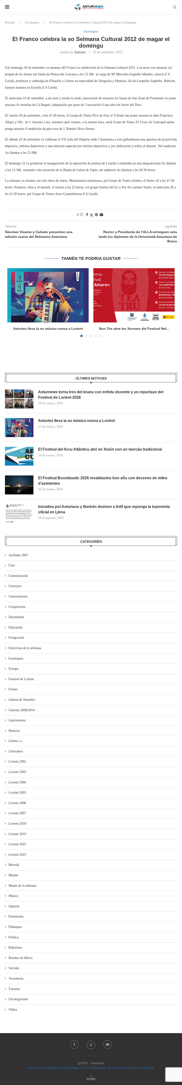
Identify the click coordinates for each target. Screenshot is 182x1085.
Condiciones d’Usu (74, 1068)
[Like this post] (81, 215)
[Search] (174, 7)
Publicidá (148, 1068)
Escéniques (32, 22)
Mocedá (14, 865)
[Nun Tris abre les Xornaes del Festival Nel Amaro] (134, 295)
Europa (13, 668)
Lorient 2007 (17, 813)
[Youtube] (107, 1044)
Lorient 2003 (17, 772)
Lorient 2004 (17, 782)
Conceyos (15, 586)
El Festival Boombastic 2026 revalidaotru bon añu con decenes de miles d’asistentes (102, 480)
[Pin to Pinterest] (96, 215)
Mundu (13, 875)
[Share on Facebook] (87, 215)
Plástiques (15, 927)
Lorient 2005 (17, 792)
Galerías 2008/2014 (22, 710)
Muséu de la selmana (22, 885)
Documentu (16, 617)
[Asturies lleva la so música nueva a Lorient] (48, 295)
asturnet (80, 52)
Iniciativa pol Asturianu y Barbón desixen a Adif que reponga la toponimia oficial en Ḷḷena (104, 509)
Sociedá (14, 968)
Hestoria (14, 730)
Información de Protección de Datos (114, 1068)
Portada (10, 22)
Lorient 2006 (17, 803)
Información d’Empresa (43, 1068)
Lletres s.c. (16, 741)
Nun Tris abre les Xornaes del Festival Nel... (134, 328)
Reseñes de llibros (20, 958)
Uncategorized (18, 999)
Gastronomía (17, 720)
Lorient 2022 (17, 844)
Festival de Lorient (21, 679)
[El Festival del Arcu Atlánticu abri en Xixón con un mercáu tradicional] (19, 456)
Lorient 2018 (17, 823)
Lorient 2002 (17, 761)
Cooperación (17, 607)
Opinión (14, 906)
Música (13, 896)
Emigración (16, 637)
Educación (16, 627)
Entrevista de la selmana (25, 648)
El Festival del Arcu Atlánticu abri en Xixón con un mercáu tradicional (100, 449)
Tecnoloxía (16, 978)
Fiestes (13, 689)
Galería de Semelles (22, 699)
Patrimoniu (16, 916)
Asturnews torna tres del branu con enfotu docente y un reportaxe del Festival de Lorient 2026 (100, 394)
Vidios (13, 1009)
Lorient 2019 (17, 834)
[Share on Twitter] (91, 215)
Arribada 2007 (18, 555)
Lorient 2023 (17, 854)
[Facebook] (74, 1044)
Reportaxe (15, 947)
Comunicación (18, 576)
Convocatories (18, 596)
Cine (12, 565)
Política (14, 937)
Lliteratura (16, 751)
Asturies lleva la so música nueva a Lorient (48, 328)
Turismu (14, 989)
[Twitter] (91, 1044)
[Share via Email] (101, 215)
